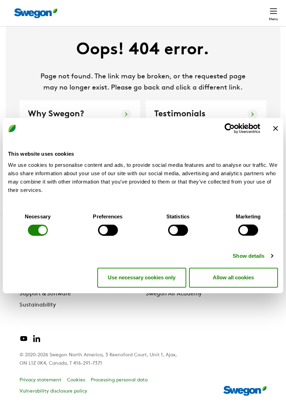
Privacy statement (40, 380)
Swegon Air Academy (174, 294)
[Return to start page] (35, 13)
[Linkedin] (36, 341)
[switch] (108, 229)
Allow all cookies (233, 277)
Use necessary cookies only (141, 277)
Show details (248, 255)
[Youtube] (24, 341)
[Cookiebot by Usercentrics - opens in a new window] (229, 128)
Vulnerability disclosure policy (53, 391)
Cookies (76, 380)
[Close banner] (275, 128)
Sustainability (38, 305)
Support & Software (45, 294)
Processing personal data (119, 380)
